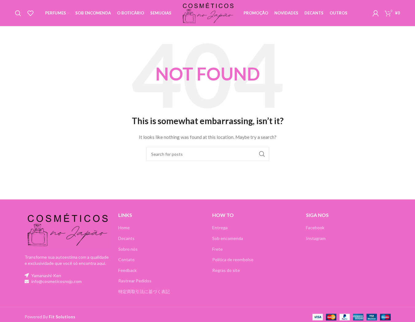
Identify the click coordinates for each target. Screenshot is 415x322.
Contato (126, 259)
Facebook (315, 227)
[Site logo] (207, 12)
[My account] (376, 13)
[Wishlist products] (30, 13)
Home (124, 227)
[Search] (18, 13)
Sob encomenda (227, 238)
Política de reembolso (232, 259)
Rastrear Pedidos (134, 280)
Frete (217, 249)
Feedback (127, 270)
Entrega (220, 227)
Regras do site (226, 270)
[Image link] (67, 229)
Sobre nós (128, 249)
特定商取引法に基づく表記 (144, 291)
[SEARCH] (262, 154)
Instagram (316, 238)
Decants (126, 238)
